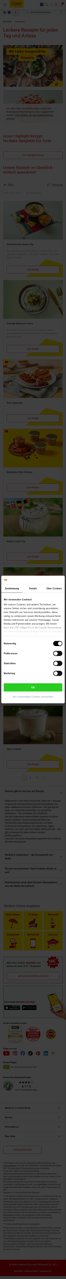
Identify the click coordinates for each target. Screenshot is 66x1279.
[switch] (57, 653)
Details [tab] (33, 588)
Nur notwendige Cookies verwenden (33, 696)
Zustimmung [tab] (12, 588)
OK (33, 687)
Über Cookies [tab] (54, 588)
